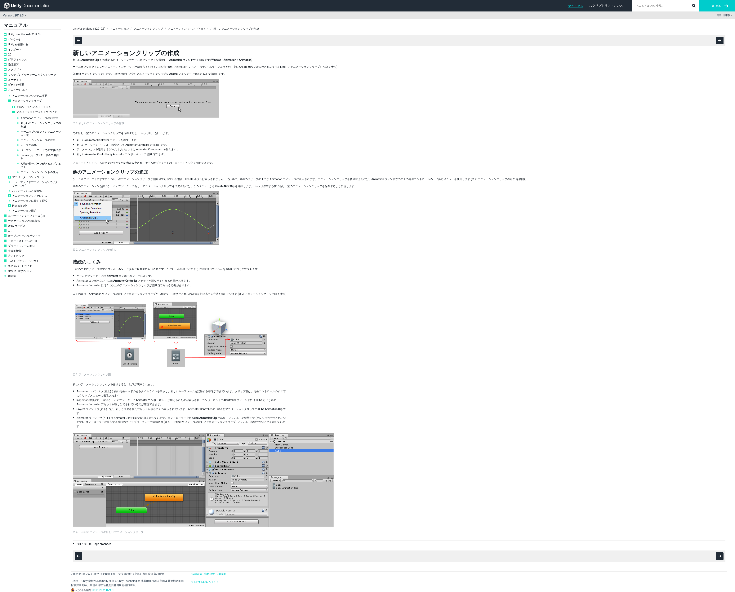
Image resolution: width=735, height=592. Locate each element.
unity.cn (717, 5)
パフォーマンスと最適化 (27, 190)
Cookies (221, 573)
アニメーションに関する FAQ (29, 200)
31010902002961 (103, 590)
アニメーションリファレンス (29, 195)
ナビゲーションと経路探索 (24, 220)
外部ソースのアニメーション (33, 106)
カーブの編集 (29, 145)
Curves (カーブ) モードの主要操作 (40, 157)
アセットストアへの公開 (23, 240)
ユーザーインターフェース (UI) (26, 215)
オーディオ (14, 79)
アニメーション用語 (24, 210)
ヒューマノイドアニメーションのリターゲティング (36, 184)
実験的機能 (14, 250)
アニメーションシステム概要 (29, 95)
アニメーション (17, 89)
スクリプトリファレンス (606, 5)
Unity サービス (16, 225)
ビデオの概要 (16, 84)
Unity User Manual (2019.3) (24, 34)
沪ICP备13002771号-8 (204, 581)
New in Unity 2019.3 (20, 270)
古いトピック (16, 255)
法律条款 (196, 573)
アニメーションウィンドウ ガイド (36, 111)
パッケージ (14, 39)
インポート (14, 49)
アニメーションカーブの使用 (38, 140)
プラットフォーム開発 (21, 245)
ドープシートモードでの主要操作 (41, 150)
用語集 (12, 275)
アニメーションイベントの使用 (39, 172)
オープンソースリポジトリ (24, 235)
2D (9, 54)
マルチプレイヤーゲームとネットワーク (32, 74)
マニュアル (575, 6)
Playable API (19, 205)
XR (9, 230)
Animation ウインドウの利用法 (39, 118)
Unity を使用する (18, 44)
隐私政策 (209, 573)
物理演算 (13, 64)
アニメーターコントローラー (29, 177)
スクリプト (14, 69)
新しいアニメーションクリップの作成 (41, 124)
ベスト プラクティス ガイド (24, 260)
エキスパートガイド (20, 265)
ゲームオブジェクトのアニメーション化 (41, 133)
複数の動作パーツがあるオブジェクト (41, 165)
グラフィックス (17, 59)
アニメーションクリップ (27, 100)
